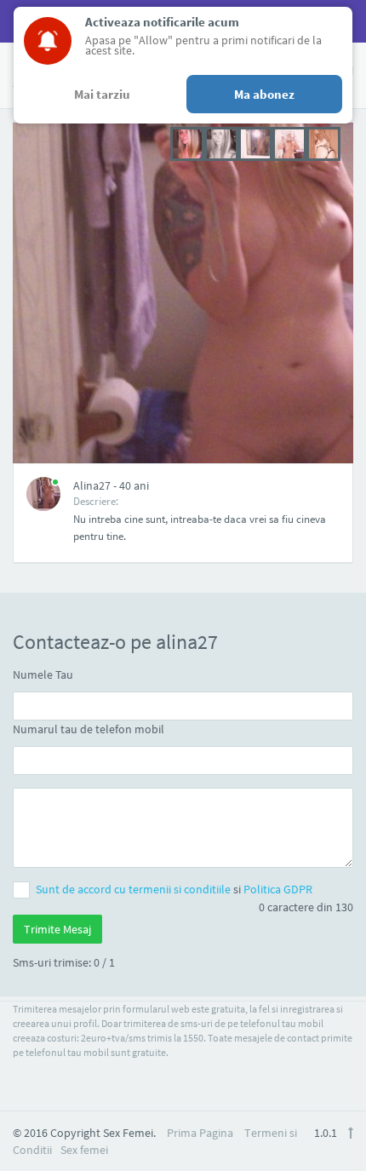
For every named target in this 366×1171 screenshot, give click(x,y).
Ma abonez (264, 94)
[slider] (255, 142)
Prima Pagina (200, 1132)
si (174, 889)
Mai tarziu (102, 94)
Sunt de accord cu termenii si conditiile (134, 889)
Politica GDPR (277, 889)
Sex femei (84, 1149)
